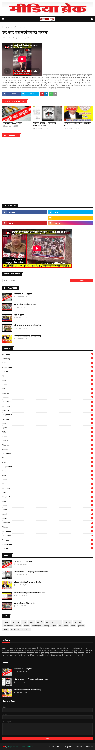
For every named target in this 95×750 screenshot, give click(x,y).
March (47, 389)
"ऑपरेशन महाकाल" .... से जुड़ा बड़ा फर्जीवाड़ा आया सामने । (44, 124)
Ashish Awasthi (9, 38)
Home (4, 27)
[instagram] (70, 223)
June (47, 376)
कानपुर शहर (77, 622)
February (47, 358)
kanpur (6, 622)
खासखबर (26, 626)
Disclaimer (78, 747)
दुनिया (54, 626)
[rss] (70, 218)
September (47, 367)
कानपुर (59, 622)
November (47, 406)
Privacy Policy (67, 747)
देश (60, 626)
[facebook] (24, 212)
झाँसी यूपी (46, 626)
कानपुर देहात (67, 622)
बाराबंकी (66, 626)
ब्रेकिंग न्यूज (81, 626)
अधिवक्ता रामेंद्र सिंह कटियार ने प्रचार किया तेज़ (77, 124)
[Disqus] (47, 168)
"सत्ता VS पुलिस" (19, 315)
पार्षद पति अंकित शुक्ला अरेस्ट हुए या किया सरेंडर (27, 325)
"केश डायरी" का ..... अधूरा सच (12, 123)
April (47, 384)
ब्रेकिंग (73, 626)
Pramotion (15, 622)
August (47, 371)
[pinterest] (24, 223)
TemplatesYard (12, 747)
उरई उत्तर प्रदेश (50, 622)
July (47, 423)
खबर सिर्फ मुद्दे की (8, 626)
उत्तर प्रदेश (40, 622)
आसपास (31, 622)
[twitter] (70, 212)
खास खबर (18, 626)
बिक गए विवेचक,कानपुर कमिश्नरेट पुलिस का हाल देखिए (29, 593)
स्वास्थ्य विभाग (15, 630)
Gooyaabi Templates (25, 747)
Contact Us (89, 747)
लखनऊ (6, 630)
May (47, 380)
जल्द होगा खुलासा (36, 626)
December (47, 354)
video (24, 622)
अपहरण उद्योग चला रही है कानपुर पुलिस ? (25, 304)
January (47, 397)
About (58, 747)
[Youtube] (24, 218)
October (47, 363)
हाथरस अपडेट (25, 630)
